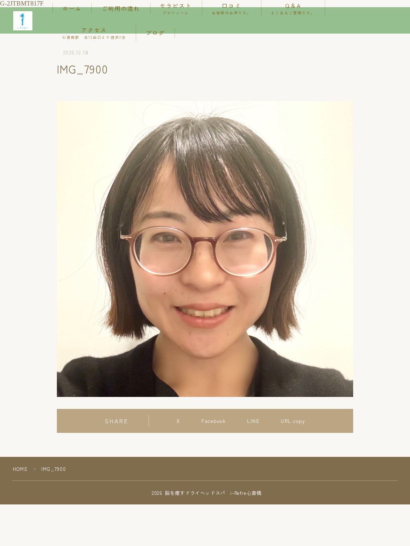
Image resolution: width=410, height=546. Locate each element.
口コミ (231, 9)
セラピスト (176, 9)
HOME (20, 468)
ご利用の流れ (121, 8)
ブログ (155, 33)
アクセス (94, 33)
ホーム (72, 8)
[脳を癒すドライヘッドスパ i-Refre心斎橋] (22, 20)
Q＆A (293, 9)
